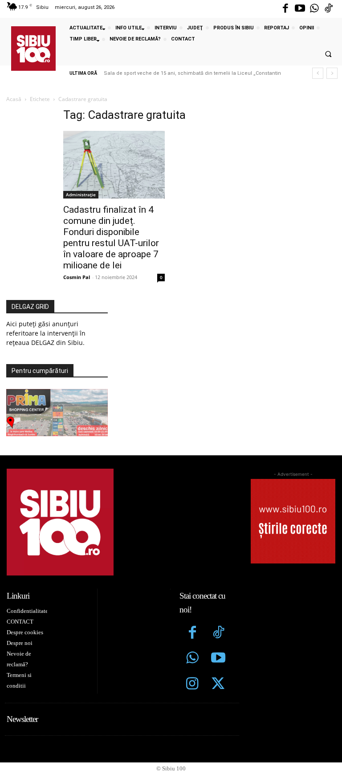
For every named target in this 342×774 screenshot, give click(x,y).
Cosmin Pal (76, 277)
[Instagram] (192, 684)
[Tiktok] (329, 9)
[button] (328, 54)
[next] (332, 73)
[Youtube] (300, 9)
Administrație (81, 194)
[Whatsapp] (314, 9)
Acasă (13, 99)
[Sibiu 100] (33, 48)
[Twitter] (218, 684)
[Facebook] (285, 9)
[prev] (317, 73)
